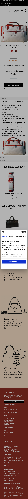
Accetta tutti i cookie (14, 261)
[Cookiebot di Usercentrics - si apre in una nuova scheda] (20, 232)
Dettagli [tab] (11, 236)
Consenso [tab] (4, 236)
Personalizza (13, 266)
